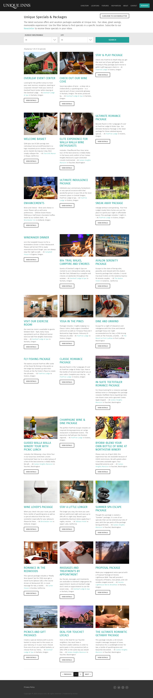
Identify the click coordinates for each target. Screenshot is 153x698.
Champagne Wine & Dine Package (72, 421)
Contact (133, 6)
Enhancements (34, 203)
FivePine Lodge (101, 70)
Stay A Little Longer (73, 507)
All (26, 40)
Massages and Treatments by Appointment (70, 571)
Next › (88, 674)
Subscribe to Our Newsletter (114, 16)
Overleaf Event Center (39, 78)
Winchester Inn (30, 220)
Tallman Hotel (81, 521)
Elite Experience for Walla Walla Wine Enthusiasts (74, 142)
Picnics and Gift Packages (35, 633)
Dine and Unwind (107, 321)
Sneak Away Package (109, 203)
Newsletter (29, 28)
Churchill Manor (49, 153)
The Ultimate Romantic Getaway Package (111, 633)
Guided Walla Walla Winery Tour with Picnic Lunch (37, 446)
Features (105, 6)
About (125, 6)
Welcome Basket (35, 139)
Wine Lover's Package (38, 507)
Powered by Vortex (70, 694)
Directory (85, 6)
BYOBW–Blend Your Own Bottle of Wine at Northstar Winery (111, 446)
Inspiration (116, 6)
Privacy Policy (29, 687)
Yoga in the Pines (72, 321)
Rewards (144, 6)
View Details (31, 100)
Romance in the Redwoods (34, 569)
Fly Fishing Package (37, 359)
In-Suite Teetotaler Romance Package (109, 383)
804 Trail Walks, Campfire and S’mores (74, 262)
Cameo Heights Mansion (43, 464)
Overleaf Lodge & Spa (74, 96)
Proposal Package (108, 568)
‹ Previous (66, 674)
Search (112, 40)
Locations (95, 6)
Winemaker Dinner (36, 237)
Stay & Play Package (109, 55)
